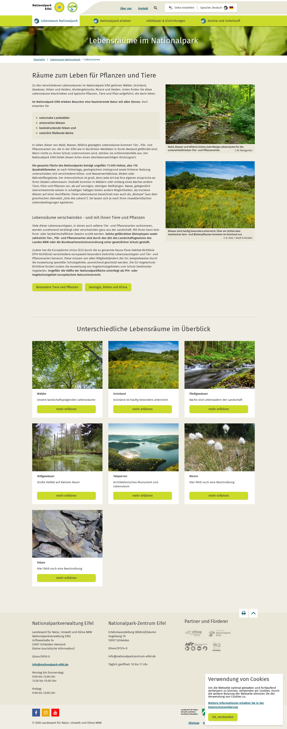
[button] (36, 712)
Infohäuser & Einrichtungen (165, 21)
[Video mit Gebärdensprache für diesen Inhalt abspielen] (36, 21)
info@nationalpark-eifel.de (50, 664)
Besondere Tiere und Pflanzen (57, 287)
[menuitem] (126, 9)
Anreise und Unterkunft (224, 20)
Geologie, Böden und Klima (108, 287)
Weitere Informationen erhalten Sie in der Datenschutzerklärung (236, 705)
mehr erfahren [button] (66, 409)
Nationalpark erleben (115, 20)
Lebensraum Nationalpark (59, 20)
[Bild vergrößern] (210, 114)
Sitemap (193, 723)
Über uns (126, 8)
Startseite (39, 59)
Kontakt (143, 8)
